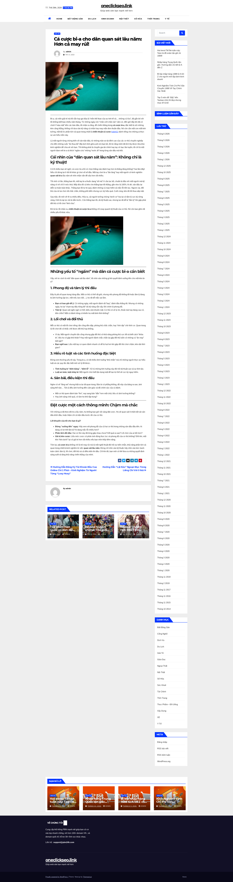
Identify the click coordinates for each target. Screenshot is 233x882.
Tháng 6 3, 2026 (166, 806)
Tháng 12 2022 (164, 391)
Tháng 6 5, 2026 (130, 806)
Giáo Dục (161, 659)
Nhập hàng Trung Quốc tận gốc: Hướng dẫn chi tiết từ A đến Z (169, 65)
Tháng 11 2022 (164, 397)
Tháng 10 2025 (164, 172)
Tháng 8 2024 (163, 262)
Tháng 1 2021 (163, 493)
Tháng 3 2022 (163, 442)
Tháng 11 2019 (164, 577)
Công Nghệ (162, 634)
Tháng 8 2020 (163, 525)
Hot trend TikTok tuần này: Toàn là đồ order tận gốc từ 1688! (169, 53)
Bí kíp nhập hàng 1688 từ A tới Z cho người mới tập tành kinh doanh (170, 76)
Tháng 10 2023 (164, 326)
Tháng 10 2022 (164, 403)
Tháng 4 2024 (163, 288)
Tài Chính (161, 692)
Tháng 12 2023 (164, 314)
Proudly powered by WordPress (57, 877)
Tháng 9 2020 (163, 519)
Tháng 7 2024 (163, 269)
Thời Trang (153, 19)
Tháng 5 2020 (163, 545)
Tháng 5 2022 (163, 429)
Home (59, 19)
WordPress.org (164, 761)
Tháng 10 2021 (164, 474)
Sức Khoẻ (161, 685)
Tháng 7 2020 (163, 532)
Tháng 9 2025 (163, 179)
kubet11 (114, 132)
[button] (186, 19)
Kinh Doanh (107, 19)
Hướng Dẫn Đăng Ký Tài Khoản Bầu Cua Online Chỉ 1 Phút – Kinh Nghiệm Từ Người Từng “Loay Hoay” (73, 470)
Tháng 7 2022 (163, 416)
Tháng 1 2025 (163, 230)
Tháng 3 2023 (163, 371)
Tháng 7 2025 (163, 192)
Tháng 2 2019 (163, 583)
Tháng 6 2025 (163, 198)
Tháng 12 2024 (164, 237)
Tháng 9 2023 (163, 333)
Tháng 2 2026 (163, 153)
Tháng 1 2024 (163, 307)
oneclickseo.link (116, 5)
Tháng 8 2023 (163, 339)
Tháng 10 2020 (164, 513)
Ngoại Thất (162, 666)
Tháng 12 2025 (164, 166)
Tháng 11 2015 (164, 603)
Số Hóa (138, 19)
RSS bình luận (163, 755)
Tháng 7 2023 (163, 346)
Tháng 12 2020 (164, 500)
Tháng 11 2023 (164, 320)
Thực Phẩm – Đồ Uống (167, 704)
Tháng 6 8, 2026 (59, 806)
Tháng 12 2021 (164, 461)
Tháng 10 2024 (164, 249)
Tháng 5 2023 (163, 359)
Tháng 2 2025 (163, 224)
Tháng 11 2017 (164, 590)
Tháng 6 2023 (163, 352)
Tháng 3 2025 (163, 217)
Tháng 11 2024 (164, 243)
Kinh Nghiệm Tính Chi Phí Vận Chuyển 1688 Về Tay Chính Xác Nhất (171, 88)
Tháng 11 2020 (164, 506)
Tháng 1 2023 (163, 384)
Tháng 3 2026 (163, 147)
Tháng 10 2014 (164, 609)
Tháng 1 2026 (163, 159)
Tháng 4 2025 (163, 211)
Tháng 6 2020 (163, 538)
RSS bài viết (162, 749)
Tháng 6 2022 (163, 423)
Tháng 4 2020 (163, 551)
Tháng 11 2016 (164, 596)
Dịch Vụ (160, 640)
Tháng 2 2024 (163, 301)
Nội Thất (124, 19)
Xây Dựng (161, 711)
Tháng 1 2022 (163, 455)
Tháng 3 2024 (163, 294)
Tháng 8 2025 (163, 185)
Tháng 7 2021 (163, 481)
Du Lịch (92, 19)
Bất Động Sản (75, 19)
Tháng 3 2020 (163, 558)
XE (158, 717)
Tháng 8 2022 (163, 410)
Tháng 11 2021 (164, 468)
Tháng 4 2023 (163, 365)
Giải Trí (57, 33)
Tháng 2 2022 (163, 448)
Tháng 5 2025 (163, 204)
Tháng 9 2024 (163, 256)
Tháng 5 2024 (163, 281)
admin (68, 52)
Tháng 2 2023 (163, 378)
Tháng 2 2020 (163, 564)
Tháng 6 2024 (163, 275)
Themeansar (87, 877)
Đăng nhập (162, 742)
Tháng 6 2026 (163, 134)
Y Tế (167, 19)
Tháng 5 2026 (163, 140)
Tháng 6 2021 (163, 487)
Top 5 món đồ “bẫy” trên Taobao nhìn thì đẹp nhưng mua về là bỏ (169, 100)
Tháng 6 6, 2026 (95, 806)
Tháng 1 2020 (163, 570)
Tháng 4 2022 (163, 436)
